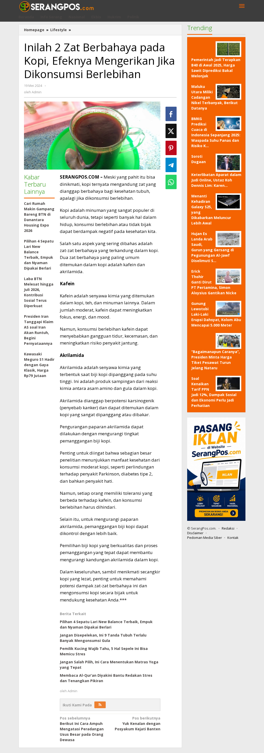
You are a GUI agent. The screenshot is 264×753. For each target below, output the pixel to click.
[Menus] (241, 6)
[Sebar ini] (171, 114)
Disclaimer (195, 533)
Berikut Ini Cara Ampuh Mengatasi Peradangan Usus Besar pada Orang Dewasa (82, 729)
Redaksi (228, 528)
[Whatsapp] (171, 182)
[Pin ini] (171, 148)
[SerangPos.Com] (56, 6)
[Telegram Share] (171, 165)
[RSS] (100, 704)
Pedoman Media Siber (204, 537)
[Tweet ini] (171, 131)
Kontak (232, 537)
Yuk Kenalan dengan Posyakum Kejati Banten (137, 723)
